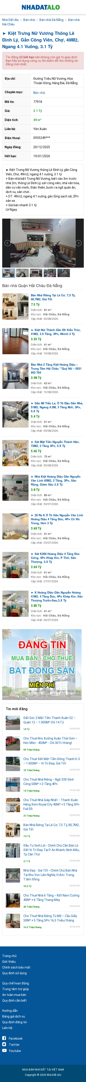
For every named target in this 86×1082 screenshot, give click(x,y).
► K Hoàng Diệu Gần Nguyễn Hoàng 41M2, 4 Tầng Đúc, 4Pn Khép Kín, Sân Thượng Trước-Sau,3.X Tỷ (57, 596)
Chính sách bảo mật (16, 967)
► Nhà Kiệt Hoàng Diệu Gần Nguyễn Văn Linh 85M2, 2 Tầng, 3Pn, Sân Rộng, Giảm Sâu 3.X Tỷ (55, 480)
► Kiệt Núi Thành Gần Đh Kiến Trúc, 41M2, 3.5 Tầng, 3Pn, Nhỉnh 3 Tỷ (56, 332)
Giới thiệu (9, 961)
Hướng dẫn (10, 1010)
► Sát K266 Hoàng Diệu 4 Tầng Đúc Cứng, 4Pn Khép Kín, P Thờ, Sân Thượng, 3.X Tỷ (55, 558)
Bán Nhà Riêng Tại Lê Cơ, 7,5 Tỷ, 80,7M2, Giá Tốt (53, 297)
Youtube (15, 1051)
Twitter (14, 1044)
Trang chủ (9, 956)
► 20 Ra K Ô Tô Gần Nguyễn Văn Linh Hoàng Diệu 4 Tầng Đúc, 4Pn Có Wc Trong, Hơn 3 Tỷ (57, 519)
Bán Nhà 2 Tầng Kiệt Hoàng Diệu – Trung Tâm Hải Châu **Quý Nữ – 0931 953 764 (56, 368)
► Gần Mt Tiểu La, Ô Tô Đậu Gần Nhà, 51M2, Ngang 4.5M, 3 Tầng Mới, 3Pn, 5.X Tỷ (57, 407)
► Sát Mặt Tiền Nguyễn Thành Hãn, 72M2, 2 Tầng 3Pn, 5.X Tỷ (55, 444)
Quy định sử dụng (14, 973)
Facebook (15, 1038)
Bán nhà (39, 92)
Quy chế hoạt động (15, 983)
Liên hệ (7, 1028)
